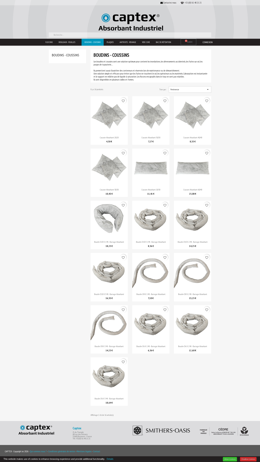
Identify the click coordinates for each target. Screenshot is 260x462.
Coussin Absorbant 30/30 (150, 137)
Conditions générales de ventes (62, 451)
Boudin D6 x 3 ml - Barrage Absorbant (109, 398)
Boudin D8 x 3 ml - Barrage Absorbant (109, 346)
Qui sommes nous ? (38, 451)
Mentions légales (84, 451)
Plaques (110, 42)
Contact (96, 451)
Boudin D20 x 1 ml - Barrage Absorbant (109, 242)
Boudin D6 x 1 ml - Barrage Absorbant (150, 346)
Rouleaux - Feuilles (67, 42)
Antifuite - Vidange (128, 42)
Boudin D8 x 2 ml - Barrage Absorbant (192, 294)
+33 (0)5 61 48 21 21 (193, 2)
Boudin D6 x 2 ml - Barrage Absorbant (192, 346)
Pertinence (190, 89)
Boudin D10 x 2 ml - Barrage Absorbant (192, 242)
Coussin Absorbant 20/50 (150, 189)
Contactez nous (169, 2)
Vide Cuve (146, 42)
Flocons (49, 42)
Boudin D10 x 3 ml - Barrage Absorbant (109, 294)
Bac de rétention (163, 42)
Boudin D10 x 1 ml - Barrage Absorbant (151, 242)
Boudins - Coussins (93, 42)
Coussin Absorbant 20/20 (109, 137)
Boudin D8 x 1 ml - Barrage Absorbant (150, 294)
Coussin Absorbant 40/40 (192, 137)
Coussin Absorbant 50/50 (109, 189)
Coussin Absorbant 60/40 (192, 189)
